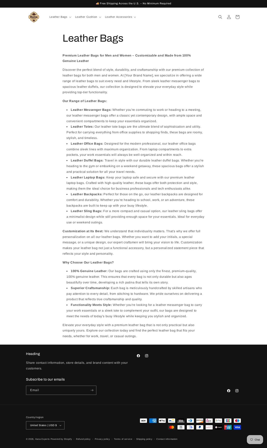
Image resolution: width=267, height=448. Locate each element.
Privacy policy (102, 439)
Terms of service (123, 439)
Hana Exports (42, 439)
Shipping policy (144, 439)
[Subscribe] (92, 390)
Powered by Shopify (61, 439)
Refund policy (83, 439)
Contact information (166, 439)
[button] (60, 17)
